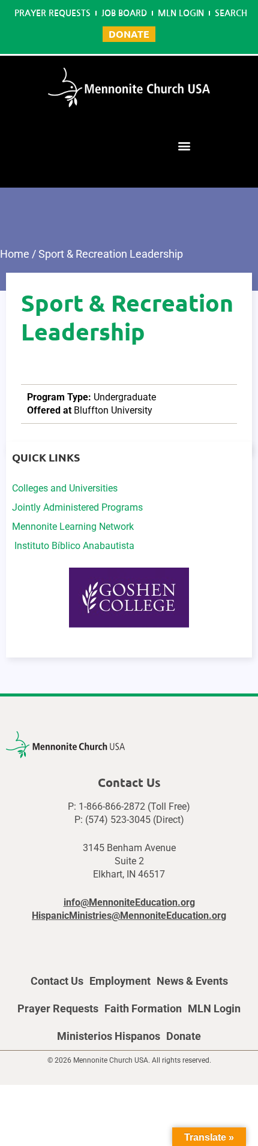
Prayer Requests (52, 13)
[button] (184, 145)
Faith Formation (143, 1008)
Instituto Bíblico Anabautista (73, 545)
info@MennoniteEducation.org (129, 902)
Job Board (124, 13)
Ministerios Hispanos (108, 1036)
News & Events (192, 981)
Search (231, 13)
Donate (183, 1036)
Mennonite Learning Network (73, 526)
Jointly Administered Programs (77, 507)
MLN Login (181, 13)
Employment (120, 981)
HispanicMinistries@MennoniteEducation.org (129, 915)
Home (14, 254)
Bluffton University (113, 410)
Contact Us (57, 981)
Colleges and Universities (65, 488)
